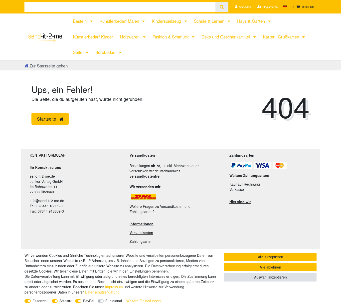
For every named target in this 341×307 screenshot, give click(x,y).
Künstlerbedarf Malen (120, 21)
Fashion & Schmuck (171, 37)
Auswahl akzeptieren (270, 277)
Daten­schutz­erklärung (102, 292)
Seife (78, 52)
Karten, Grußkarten (281, 37)
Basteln (80, 21)
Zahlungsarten (141, 241)
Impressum (114, 286)
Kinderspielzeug (167, 21)
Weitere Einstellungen (143, 300)
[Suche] (221, 7)
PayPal (88, 300)
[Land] (285, 6)
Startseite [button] (47, 119)
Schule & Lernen (210, 21)
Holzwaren (130, 37)
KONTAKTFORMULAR (47, 155)
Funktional (113, 300)
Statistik (65, 300)
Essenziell (40, 300)
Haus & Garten (251, 21)
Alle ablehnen (270, 267)
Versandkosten (141, 232)
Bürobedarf (106, 52)
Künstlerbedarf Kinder (93, 37)
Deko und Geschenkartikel (226, 37)
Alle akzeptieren (270, 256)
